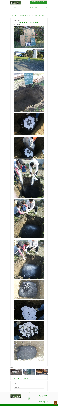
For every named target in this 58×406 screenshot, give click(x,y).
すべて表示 (46, 367)
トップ (29, 392)
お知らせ (16, 15)
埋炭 (39, 15)
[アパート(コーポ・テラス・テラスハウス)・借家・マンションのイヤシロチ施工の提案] (16, 372)
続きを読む (43, 15)
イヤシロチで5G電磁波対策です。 (41, 378)
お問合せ (29, 399)
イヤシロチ (11, 15)
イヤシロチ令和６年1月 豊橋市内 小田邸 (28, 378)
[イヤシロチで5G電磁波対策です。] (42, 372)
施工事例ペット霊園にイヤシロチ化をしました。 (25, 15)
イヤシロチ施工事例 (34, 15)
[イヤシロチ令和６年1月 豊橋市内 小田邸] (29, 372)
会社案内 (29, 397)
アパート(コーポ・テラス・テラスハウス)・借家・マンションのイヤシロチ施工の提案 (16, 378)
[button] (46, 15)
